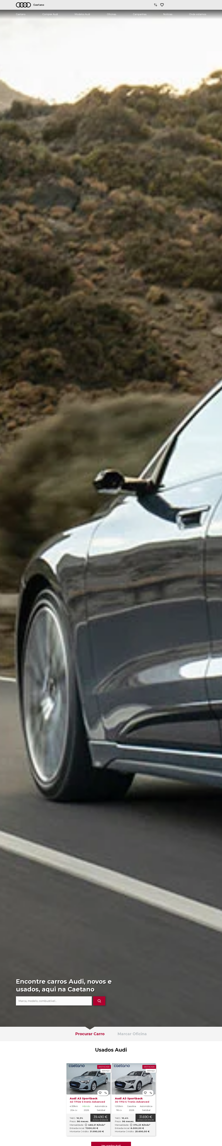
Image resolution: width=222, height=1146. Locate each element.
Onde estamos (197, 14)
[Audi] (23, 5)
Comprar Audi (50, 14)
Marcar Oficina (132, 1034)
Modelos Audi (82, 14)
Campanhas (139, 14)
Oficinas (111, 14)
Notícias (167, 14)
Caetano (21, 14)
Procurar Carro (89, 1034)
